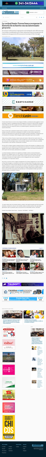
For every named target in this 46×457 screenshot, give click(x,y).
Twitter (24, 448)
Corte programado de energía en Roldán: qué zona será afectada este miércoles (40, 361)
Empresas (10, 448)
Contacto (17, 446)
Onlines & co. (41, 449)
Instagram (24, 450)
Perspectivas (4, 452)
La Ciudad (3, 446)
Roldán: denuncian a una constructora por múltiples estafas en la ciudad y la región (40, 350)
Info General (4, 450)
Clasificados (11, 450)
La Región (10, 446)
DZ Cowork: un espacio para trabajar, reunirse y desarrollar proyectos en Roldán (39, 384)
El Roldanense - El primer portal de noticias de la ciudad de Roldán (10, 12)
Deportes (3, 448)
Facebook (24, 446)
